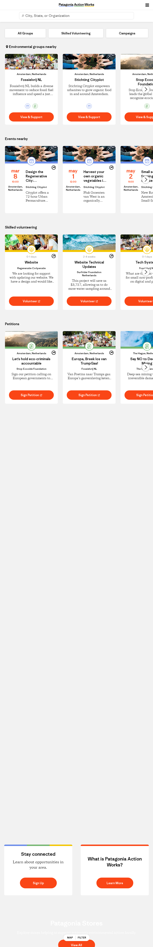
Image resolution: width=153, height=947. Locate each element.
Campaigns (127, 33)
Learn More (115, 883)
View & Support (31, 117)
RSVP (15, 195)
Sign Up (38, 883)
